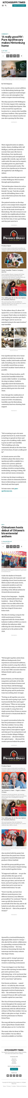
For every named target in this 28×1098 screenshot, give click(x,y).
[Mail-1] (8, 1075)
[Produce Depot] (14, 236)
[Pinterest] (14, 55)
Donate (14, 1061)
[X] (11, 55)
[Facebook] (7, 55)
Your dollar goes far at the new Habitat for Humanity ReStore (14, 298)
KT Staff (5, 50)
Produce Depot (6, 246)
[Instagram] (11, 1075)
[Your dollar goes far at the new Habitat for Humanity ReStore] (14, 288)
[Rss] (20, 1075)
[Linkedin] (18, 55)
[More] (21, 55)
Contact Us (14, 1060)
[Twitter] (17, 1075)
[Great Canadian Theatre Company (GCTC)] (14, 260)
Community (4, 34)
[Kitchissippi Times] (14, 2)
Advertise (14, 1063)
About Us (14, 1059)
